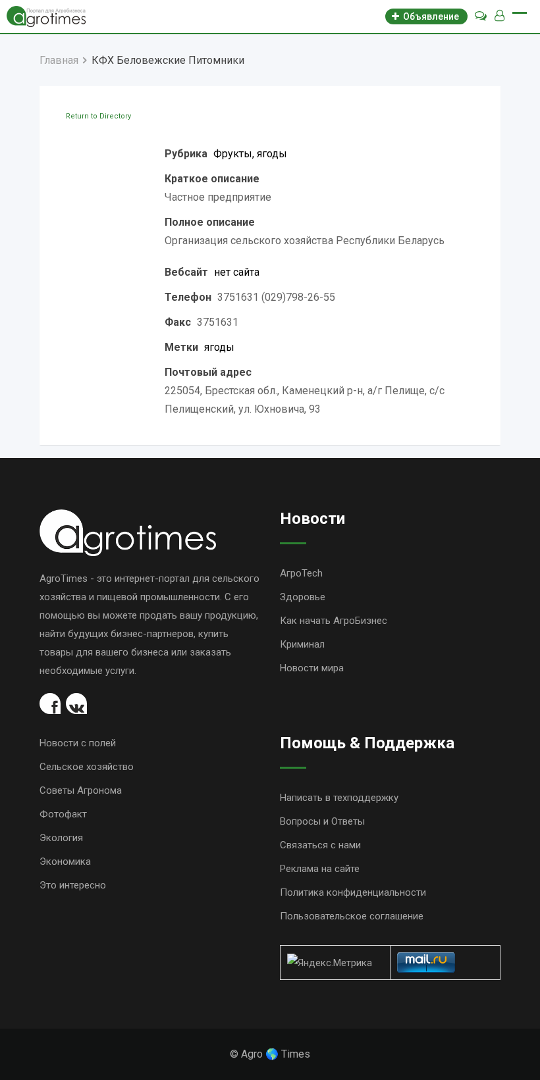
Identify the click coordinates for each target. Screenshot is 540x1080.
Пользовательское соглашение (351, 916)
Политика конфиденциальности (353, 892)
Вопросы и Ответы (322, 821)
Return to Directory (98, 116)
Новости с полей (78, 743)
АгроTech (301, 573)
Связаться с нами (320, 845)
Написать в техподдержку (339, 798)
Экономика (65, 861)
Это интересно (73, 885)
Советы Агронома (81, 790)
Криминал (302, 644)
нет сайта (236, 272)
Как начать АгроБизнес (333, 621)
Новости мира (312, 668)
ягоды (219, 347)
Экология (61, 838)
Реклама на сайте (320, 869)
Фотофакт (63, 814)
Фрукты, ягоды (250, 153)
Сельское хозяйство (87, 767)
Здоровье (302, 597)
